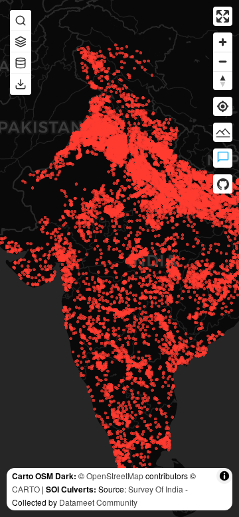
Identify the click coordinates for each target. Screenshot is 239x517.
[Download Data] (20, 84)
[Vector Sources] (20, 63)
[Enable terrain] (222, 132)
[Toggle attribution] (224, 476)
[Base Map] (20, 41)
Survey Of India (155, 488)
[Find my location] (222, 106)
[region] (119, 258)
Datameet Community (98, 502)
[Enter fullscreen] (222, 16)
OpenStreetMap (114, 475)
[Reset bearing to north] (222, 80)
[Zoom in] (222, 42)
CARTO (26, 488)
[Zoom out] (222, 61)
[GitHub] (222, 184)
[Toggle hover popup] (222, 158)
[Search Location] (20, 20)
